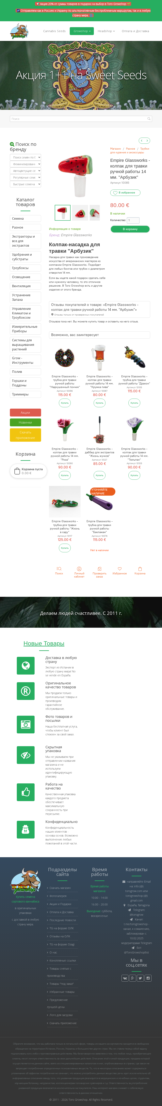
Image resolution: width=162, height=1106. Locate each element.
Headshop (105, 31)
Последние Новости (63, 920)
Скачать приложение (25, 435)
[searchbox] (81, 119)
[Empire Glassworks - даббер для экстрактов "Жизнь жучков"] (99, 429)
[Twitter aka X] (140, 978)
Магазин (115, 148)
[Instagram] (148, 978)
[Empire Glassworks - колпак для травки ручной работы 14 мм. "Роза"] (65, 429)
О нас (53, 952)
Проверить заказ (99, 575)
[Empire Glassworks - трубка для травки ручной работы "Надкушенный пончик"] (65, 357)
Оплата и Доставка (135, 31)
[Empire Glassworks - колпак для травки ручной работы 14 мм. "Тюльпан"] (134, 429)
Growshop (80, 31)
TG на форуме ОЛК (62, 928)
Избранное (120, 573)
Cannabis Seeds (54, 31)
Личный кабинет (79, 575)
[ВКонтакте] (125, 978)
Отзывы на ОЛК (60, 936)
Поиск (59, 573)
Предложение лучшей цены (57, 1003)
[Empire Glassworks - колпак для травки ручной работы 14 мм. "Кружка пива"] (99, 357)
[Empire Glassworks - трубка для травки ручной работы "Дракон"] (134, 357)
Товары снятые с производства (59, 972)
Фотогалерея (58, 896)
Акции (25, 412)
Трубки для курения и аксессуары (129, 150)
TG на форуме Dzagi (62, 944)
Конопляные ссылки (63, 960)
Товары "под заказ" (62, 984)
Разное (130, 148)
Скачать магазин (60, 888)
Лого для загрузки (61, 1015)
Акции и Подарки (60, 904)
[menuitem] (141, 140)
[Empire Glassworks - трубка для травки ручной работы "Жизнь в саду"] (65, 501)
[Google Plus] (132, 978)
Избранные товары (62, 992)
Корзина (140, 573)
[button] (28, 471)
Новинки (25, 422)
